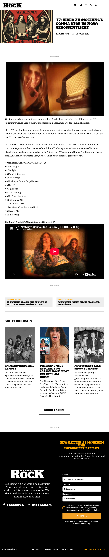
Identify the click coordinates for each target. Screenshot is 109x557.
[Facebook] (86, 5)
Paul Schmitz (62, 34)
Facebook (15, 504)
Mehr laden (54, 410)
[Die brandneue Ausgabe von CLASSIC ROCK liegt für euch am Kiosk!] (54, 345)
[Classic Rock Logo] (12, 5)
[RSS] (95, 5)
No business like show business (87, 367)
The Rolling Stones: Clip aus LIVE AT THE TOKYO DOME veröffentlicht (27, 303)
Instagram (42, 504)
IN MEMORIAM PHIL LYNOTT (19, 367)
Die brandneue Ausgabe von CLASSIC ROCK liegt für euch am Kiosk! (54, 371)
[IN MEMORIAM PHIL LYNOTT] (20, 345)
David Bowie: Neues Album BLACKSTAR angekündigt (79, 303)
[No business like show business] (89, 345)
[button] (81, 4)
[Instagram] (90, 5)
